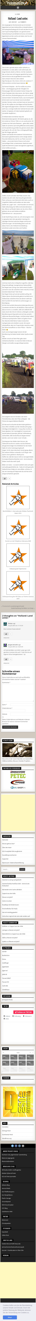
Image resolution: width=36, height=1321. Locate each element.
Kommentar (6, 682)
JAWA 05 (4, 974)
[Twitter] (12, 1146)
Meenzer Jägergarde (8, 1158)
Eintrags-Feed (6, 1131)
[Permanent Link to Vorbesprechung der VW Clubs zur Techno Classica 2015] (18, 583)
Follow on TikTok (24, 1012)
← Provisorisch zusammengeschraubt (12, 606)
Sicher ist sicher (7, 901)
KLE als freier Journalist (9, 1176)
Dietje (10, 623)
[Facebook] (16, 1146)
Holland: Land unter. (18, 18)
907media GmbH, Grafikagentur (11, 1170)
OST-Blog (4, 1208)
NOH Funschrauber (8, 1205)
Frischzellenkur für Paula (9, 909)
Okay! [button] (10, 1317)
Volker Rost (5, 1235)
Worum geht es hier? (8, 844)
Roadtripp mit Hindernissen (10, 905)
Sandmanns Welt (7, 1211)
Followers (27, 1016)
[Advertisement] (18, 813)
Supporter (5, 859)
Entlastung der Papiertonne (18, 569)
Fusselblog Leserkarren (9, 855)
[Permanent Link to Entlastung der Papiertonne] (18, 555)
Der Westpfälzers (7, 1195)
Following (16, 1016)
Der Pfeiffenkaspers (8, 1192)
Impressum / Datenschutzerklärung (13, 863)
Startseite (5, 840)
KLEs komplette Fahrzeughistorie (12, 851)
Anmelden (5, 1127)
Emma (4, 959)
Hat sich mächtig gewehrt (9, 912)
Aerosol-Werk (6, 1188)
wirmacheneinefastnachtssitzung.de (13, 1247)
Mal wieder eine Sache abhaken (12, 889)
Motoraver (5, 1220)
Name (4, 705)
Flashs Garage (6, 1198)
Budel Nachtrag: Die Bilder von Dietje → (23, 608)
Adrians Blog (6, 1185)
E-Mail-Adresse (7, 708)
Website (4, 714)
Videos (7, 1016)
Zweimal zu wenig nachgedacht (11, 880)
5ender (4, 951)
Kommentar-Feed (7, 1134)
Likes (6, 1019)
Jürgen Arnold (13, 645)
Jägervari (5, 970)
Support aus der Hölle (9, 893)
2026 (18, 1053)
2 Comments (23, 22)
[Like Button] (4, 478)
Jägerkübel (5, 967)
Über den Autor (7, 847)
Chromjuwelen (6, 1223)
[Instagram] (19, 1146)
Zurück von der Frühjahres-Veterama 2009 (18, 541)
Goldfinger (5, 963)
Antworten (6, 638)
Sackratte (5, 986)
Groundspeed (6, 1201)
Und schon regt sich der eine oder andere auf (16, 916)
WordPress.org (6, 1138)
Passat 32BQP (6, 978)
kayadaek (5, 1232)
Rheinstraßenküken (8, 1161)
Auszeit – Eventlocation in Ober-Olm (13, 1250)
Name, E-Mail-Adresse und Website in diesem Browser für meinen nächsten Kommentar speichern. (16, 722)
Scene (18, 14)
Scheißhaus (5, 989)
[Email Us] (23, 1146)
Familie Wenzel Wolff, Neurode (11, 1244)
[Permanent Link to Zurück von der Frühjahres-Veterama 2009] (18, 527)
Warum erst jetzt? (7, 897)
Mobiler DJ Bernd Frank (9, 1173)
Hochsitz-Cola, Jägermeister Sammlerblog (14, 1155)
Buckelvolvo (6, 955)
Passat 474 (5, 982)
